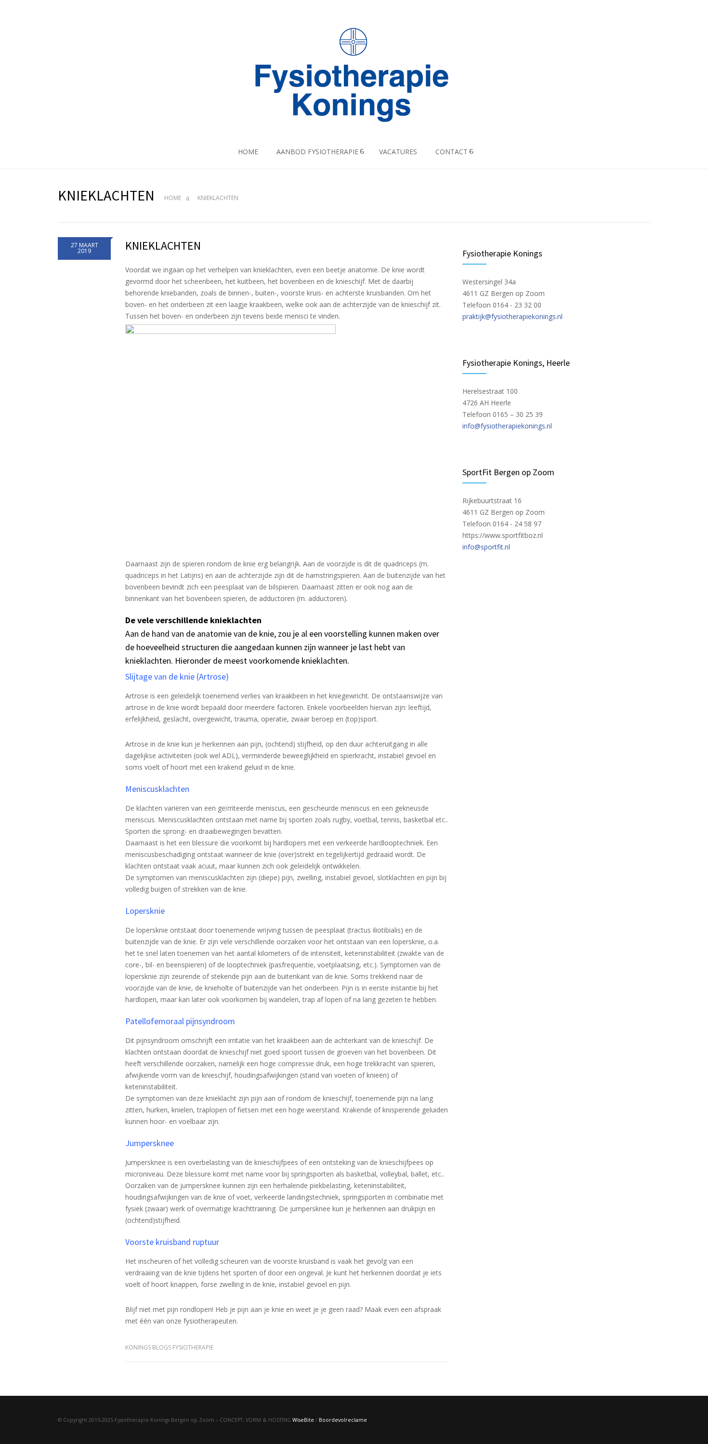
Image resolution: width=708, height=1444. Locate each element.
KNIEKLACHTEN (163, 245)
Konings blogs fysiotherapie (169, 1347)
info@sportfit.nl (486, 546)
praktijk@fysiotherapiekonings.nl (512, 316)
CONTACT (451, 151)
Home (172, 198)
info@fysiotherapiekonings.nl (507, 425)
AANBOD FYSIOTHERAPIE (317, 151)
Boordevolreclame (343, 1420)
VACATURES (398, 151)
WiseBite (303, 1420)
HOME (248, 151)
